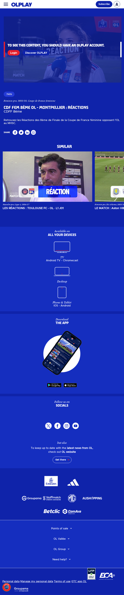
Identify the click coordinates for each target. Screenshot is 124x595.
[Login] (117, 4)
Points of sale (59, 528)
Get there (60, 460)
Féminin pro (10, 100)
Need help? (59, 559)
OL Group (60, 549)
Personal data (11, 581)
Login (13, 53)
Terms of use (62, 581)
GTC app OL (79, 581)
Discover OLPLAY (36, 53)
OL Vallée (60, 539)
